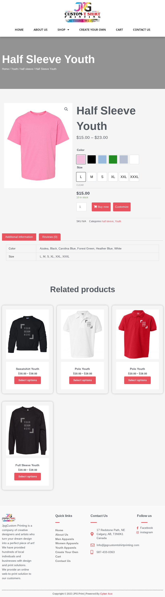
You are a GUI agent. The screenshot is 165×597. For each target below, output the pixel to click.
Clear (80, 185)
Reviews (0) (49, 236)
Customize (122, 206)
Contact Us (141, 30)
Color (80, 150)
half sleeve (26, 69)
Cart (119, 30)
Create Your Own (92, 30)
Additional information (19, 236)
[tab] (19, 237)
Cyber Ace (106, 593)
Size (79, 167)
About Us (40, 30)
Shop (61, 30)
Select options (27, 380)
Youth (14, 69)
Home (19, 30)
